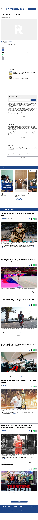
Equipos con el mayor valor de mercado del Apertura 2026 (17, 214)
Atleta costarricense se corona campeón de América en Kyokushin (18, 381)
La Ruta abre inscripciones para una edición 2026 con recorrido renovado (17, 463)
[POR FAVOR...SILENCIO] (19, 29)
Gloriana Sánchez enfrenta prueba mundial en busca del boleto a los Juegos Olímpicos (18, 260)
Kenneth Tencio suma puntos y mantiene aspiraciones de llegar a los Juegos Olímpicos (18, 345)
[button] (32, 9)
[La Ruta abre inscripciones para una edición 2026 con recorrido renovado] (19, 481)
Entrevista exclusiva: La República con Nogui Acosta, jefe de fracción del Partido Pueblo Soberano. (20, 195)
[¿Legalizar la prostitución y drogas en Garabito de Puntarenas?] (7, 181)
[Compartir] (3, 59)
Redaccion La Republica (8, 41)
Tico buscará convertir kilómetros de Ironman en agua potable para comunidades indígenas (18, 300)
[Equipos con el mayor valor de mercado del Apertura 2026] (19, 232)
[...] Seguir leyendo (5, 293)
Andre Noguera (4, 218)
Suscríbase (33, 506)
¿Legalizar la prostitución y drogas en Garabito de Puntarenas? (6, 194)
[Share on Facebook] (3, 50)
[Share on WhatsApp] (3, 54)
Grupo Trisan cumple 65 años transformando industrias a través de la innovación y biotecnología (24, 78)
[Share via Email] (3, 57)
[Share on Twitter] (3, 52)
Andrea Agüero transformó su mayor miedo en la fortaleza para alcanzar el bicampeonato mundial (16, 426)
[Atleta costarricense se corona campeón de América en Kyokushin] (19, 399)
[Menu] (2, 9)
